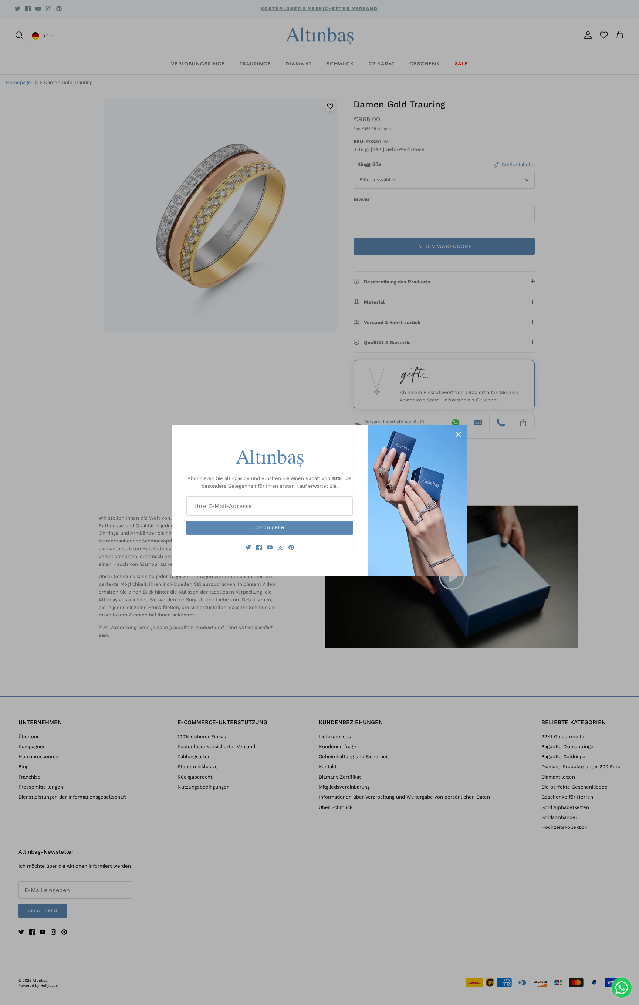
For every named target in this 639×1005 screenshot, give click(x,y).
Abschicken (269, 527)
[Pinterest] (291, 547)
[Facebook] (259, 547)
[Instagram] (280, 547)
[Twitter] (248, 547)
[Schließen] (458, 434)
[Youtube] (270, 547)
